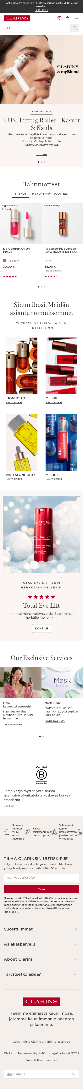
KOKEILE (41, 628)
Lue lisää (9, 806)
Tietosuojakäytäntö (31, 1053)
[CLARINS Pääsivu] (17, 18)
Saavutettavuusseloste (41, 1060)
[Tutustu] (41, 69)
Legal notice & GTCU (64, 1053)
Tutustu (41, 154)
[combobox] (41, 1074)
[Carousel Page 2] (41, 162)
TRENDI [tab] (20, 193)
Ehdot (8, 1053)
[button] (41, 929)
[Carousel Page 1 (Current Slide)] (38, 162)
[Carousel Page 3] (44, 162)
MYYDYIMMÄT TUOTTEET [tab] (50, 193)
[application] (21, 698)
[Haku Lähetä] (75, 28)
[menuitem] (58, 18)
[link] (21, 402)
